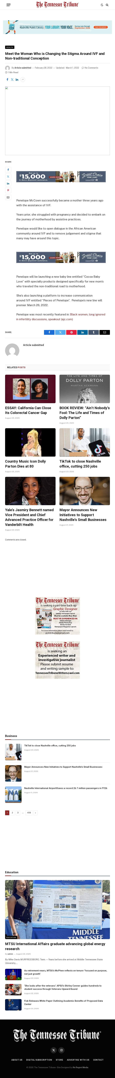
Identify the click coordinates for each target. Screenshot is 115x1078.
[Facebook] (8, 169)
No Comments (91, 68)
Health (9, 47)
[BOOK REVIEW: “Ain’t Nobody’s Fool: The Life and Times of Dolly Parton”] (84, 389)
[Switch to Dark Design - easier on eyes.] (102, 5)
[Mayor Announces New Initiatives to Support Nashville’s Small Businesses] (84, 491)
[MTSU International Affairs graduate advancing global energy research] (57, 909)
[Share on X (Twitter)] (12, 79)
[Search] (106, 4)
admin (10, 954)
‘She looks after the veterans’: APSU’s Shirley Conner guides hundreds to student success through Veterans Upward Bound (63, 987)
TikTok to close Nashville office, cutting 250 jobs (80, 463)
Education (11, 937)
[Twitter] (8, 176)
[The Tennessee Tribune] (57, 5)
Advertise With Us (78, 1060)
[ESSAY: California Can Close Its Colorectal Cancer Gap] (30, 389)
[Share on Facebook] (7, 79)
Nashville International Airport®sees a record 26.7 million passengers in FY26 (65, 788)
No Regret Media (80, 1067)
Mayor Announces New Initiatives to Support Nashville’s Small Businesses (82, 515)
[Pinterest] (8, 190)
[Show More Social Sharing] (22, 79)
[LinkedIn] (8, 183)
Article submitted (23, 68)
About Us (16, 1060)
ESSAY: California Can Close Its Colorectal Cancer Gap (28, 410)
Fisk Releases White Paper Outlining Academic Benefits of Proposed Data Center (63, 1002)
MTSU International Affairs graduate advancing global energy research (55, 946)
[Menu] (8, 4)
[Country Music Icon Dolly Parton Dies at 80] (30, 442)
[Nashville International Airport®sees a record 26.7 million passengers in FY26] (13, 794)
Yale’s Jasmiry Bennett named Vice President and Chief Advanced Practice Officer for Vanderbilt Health (29, 517)
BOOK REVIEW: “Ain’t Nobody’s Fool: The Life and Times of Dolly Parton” (84, 413)
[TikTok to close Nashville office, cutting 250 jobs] (84, 442)
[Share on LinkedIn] (17, 79)
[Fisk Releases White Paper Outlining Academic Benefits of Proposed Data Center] (13, 1005)
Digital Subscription (39, 1060)
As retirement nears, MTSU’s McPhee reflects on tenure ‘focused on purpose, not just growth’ (65, 972)
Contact (98, 1060)
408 (29, 813)
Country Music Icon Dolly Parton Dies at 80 (25, 463)
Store (59, 1060)
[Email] (8, 197)
